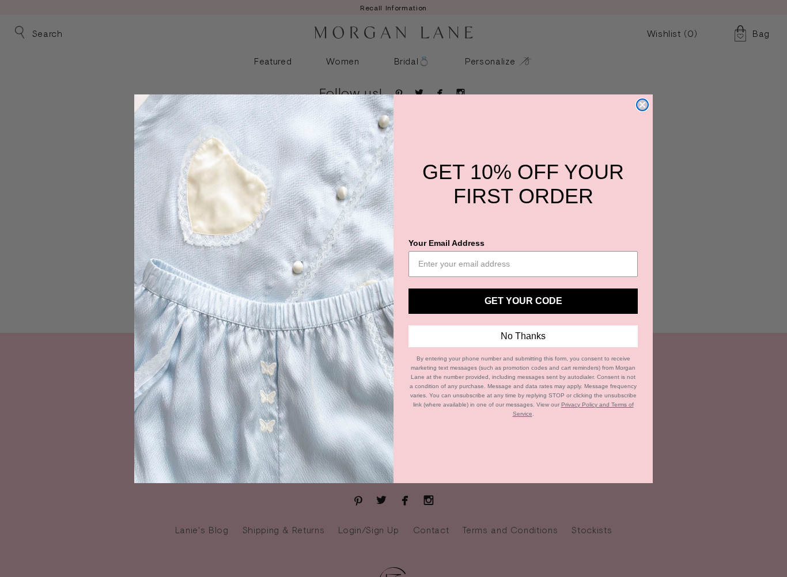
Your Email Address (446, 243)
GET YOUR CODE (523, 301)
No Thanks (523, 336)
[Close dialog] (642, 105)
